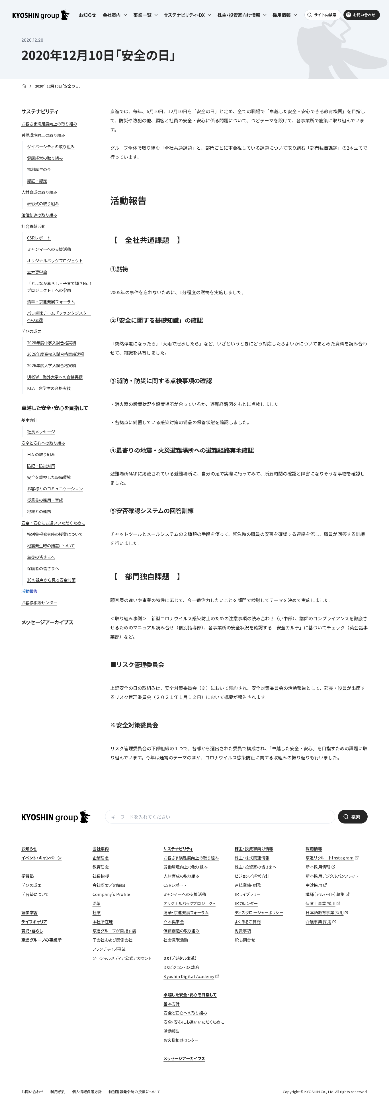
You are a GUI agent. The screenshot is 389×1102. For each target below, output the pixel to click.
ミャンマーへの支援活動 (184, 894)
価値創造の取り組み (181, 931)
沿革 (97, 903)
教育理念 (101, 867)
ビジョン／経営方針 (252, 876)
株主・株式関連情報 (252, 858)
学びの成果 (31, 885)
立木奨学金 (173, 921)
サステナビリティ (39, 111)
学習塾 (27, 876)
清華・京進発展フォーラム (185, 912)
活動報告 (171, 1031)
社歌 (97, 912)
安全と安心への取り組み (185, 1013)
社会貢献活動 (175, 940)
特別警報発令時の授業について (134, 1091)
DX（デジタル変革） (180, 958)
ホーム (23, 86)
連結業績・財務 (248, 885)
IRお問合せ (245, 940)
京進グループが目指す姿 (114, 931)
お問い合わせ (364, 14)
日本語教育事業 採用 (324, 912)
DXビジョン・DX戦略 (181, 967)
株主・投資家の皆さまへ (256, 867)
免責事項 (243, 931)
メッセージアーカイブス (47, 622)
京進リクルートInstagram (329, 858)
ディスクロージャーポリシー (259, 912)
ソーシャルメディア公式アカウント (122, 958)
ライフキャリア (34, 921)
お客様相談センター (181, 1040)
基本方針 (171, 1004)
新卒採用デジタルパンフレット (332, 876)
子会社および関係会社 (113, 940)
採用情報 (314, 848)
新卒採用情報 (318, 867)
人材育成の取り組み (181, 876)
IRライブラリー (248, 894)
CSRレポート (174, 885)
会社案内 (101, 848)
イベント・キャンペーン (41, 858)
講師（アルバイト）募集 (325, 894)
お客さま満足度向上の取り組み (191, 858)
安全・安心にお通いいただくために (193, 1022)
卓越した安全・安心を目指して (54, 407)
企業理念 (101, 858)
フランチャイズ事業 (109, 949)
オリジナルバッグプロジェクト (189, 903)
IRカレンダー (246, 903)
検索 (355, 816)
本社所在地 (103, 921)
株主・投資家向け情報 (254, 848)
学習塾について (35, 894)
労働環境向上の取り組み (185, 867)
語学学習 (29, 912)
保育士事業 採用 (320, 903)
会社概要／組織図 (109, 885)
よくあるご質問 (248, 921)
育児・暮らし (32, 931)
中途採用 (314, 885)
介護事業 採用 (318, 921)
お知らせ (87, 14)
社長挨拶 (101, 876)
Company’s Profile (111, 894)
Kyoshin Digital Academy (188, 976)
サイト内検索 (325, 14)
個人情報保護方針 (87, 1091)
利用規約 (57, 1091)
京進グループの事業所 (41, 940)
